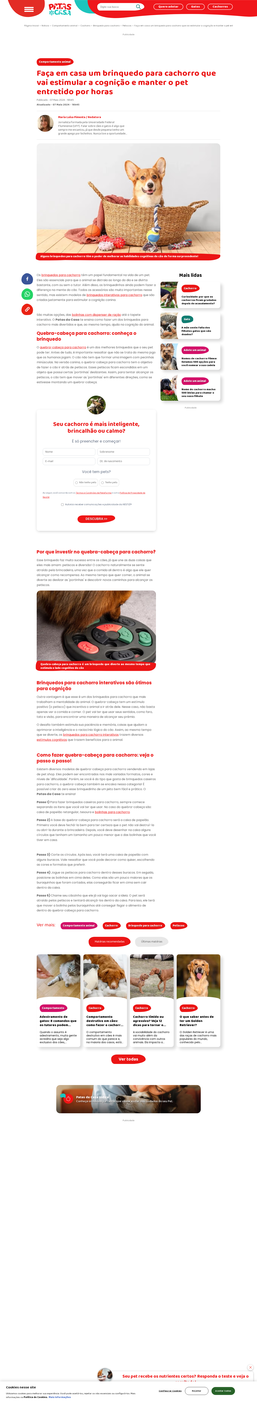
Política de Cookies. (36, 1397)
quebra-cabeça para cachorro (63, 347)
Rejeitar (196, 1391)
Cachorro (111, 925)
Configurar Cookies (170, 1391)
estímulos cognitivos (52, 740)
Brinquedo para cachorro (145, 925)
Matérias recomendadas (110, 941)
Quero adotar (168, 6)
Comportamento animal (55, 62)
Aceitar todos (223, 1391)
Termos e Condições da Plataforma (94, 493)
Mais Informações (60, 1397)
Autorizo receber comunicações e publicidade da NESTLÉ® (98, 504)
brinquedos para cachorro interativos (91, 735)
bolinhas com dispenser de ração (96, 315)
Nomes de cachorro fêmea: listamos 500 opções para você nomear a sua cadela (199, 362)
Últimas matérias (151, 941)
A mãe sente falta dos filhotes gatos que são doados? (196, 331)
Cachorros (220, 6)
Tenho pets (111, 482)
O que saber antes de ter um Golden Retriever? (197, 1021)
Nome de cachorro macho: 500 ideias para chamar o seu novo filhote (199, 392)
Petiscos (178, 925)
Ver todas (128, 1059)
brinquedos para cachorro (61, 275)
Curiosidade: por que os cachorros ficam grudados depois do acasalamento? (199, 300)
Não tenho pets (87, 482)
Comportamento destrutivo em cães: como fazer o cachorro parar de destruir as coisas (104, 1025)
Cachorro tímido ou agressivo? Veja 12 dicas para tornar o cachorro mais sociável (151, 1023)
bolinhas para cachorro (112, 812)
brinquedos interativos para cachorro (114, 295)
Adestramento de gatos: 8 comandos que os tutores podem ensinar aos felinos (58, 1023)
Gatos (195, 6)
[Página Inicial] (60, 9)
